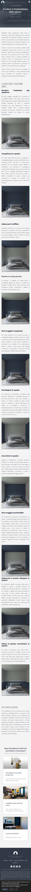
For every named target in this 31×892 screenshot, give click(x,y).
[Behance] (17, 866)
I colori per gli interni (12, 833)
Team (15, 860)
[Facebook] (14, 866)
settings (17, 886)
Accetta (5, 889)
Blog (11, 5)
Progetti (6, 860)
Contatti (15, 862)
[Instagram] (11, 866)
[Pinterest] (20, 866)
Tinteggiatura (17, 5)
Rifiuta (11, 889)
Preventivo (21, 860)
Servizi (11, 860)
